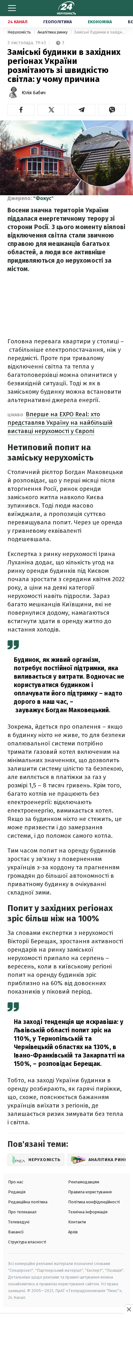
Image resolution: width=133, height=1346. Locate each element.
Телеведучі (18, 1221)
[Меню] (12, 8)
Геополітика (57, 21)
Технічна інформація (87, 1211)
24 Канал (17, 21)
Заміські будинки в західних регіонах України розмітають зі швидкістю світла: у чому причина (100, 32)
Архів (73, 1232)
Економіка (100, 21)
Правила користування (90, 1191)
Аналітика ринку (52, 32)
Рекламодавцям (83, 1181)
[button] (21, 110)
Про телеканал (22, 1211)
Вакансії (16, 1232)
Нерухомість (19, 32)
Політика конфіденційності (94, 1201)
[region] (66, 1330)
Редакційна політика (27, 1201)
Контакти (77, 1221)
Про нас (15, 1181)
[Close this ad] (128, 1309)
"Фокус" (43, 198)
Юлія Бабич (34, 93)
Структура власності (27, 1242)
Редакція (17, 1191)
